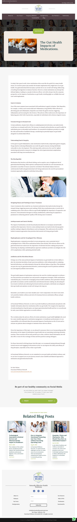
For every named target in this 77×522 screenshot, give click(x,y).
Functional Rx (35, 18)
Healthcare (38, 31)
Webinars (16, 498)
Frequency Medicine (31, 15)
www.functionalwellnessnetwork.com (21, 371)
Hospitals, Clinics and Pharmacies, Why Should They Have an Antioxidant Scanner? (59, 438)
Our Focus (19, 15)
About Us (10, 15)
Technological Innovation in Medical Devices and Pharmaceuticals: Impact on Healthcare (16, 439)
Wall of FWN (61, 498)
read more (11, 457)
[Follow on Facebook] (43, 491)
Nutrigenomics (44, 15)
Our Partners (55, 15)
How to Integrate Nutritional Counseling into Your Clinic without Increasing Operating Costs (38, 439)
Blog (44, 18)
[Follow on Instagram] (38, 491)
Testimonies (65, 15)
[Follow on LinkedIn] (34, 491)
